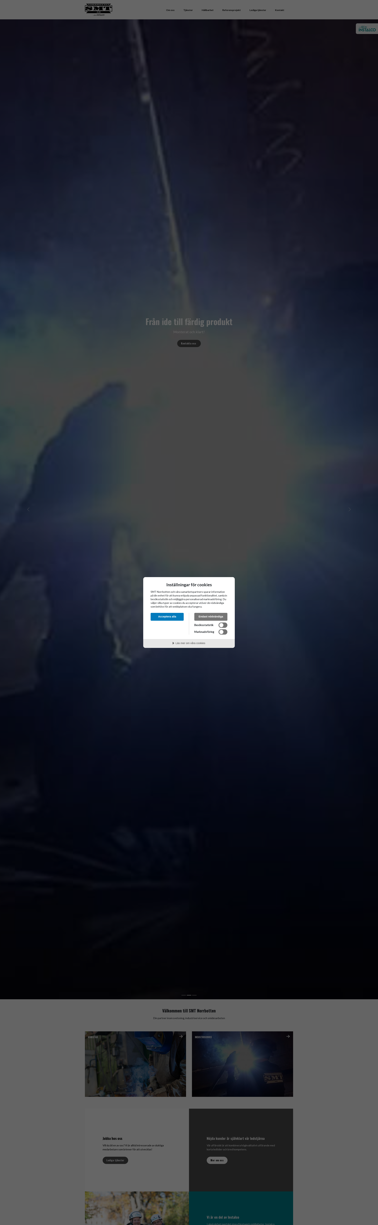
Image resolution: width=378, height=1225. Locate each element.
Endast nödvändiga (211, 616)
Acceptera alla (167, 616)
